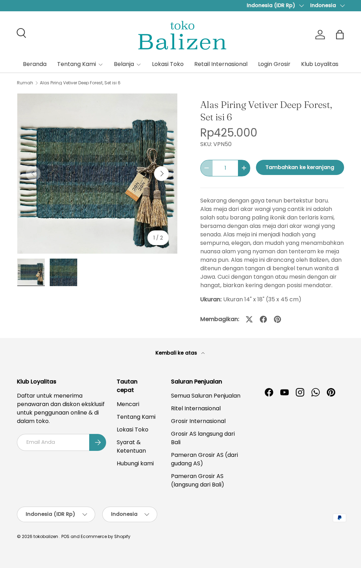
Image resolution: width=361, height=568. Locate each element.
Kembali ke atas (176, 352)
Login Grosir (274, 64)
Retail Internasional (220, 64)
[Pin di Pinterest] (277, 319)
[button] (340, 34)
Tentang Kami (136, 417)
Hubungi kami (135, 463)
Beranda (35, 64)
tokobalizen (45, 536)
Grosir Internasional (198, 421)
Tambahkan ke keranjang (299, 167)
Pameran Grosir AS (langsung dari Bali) (197, 480)
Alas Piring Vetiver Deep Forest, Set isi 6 (80, 83)
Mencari (128, 404)
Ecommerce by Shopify (105, 536)
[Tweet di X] (249, 319)
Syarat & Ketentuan (131, 446)
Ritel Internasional (196, 408)
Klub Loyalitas (319, 64)
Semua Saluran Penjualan (205, 396)
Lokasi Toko (168, 64)
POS (65, 536)
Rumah (25, 83)
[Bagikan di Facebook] (263, 319)
